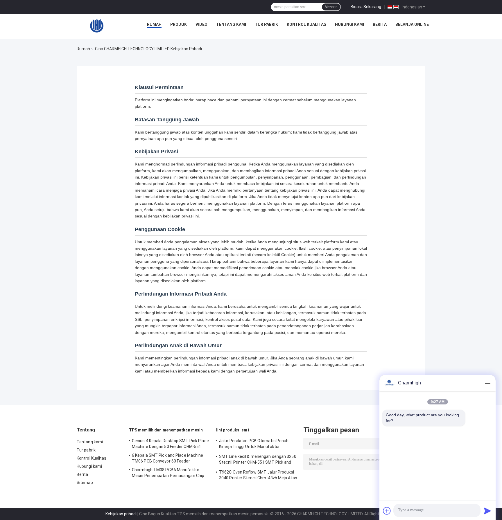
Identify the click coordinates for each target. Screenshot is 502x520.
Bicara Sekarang (366, 6)
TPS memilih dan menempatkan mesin (166, 430)
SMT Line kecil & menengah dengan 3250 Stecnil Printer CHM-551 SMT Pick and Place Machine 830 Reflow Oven (257, 460)
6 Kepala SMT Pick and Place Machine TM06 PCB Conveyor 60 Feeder (167, 458)
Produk (178, 24)
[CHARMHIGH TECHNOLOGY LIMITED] (97, 26)
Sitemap (85, 482)
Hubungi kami (349, 24)
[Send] (487, 510)
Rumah (154, 24)
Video (201, 24)
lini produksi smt (232, 430)
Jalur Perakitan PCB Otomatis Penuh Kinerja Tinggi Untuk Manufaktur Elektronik (253, 444)
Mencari (331, 7)
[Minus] (487, 382)
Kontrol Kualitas (306, 24)
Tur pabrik (266, 24)
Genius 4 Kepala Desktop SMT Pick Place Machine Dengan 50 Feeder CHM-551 (170, 443)
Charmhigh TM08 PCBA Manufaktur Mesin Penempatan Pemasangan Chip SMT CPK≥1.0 (168, 473)
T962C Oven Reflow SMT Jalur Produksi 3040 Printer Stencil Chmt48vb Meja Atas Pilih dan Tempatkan (258, 476)
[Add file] (387, 510)
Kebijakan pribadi (121, 514)
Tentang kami (231, 24)
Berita (380, 24)
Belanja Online (412, 24)
